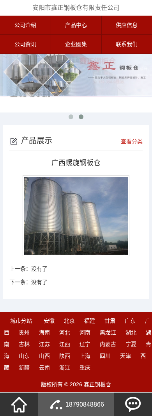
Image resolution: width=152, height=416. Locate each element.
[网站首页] (19, 404)
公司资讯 (25, 44)
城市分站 (21, 321)
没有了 (39, 269)
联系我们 (127, 44)
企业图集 (76, 44)
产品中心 (76, 25)
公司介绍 (25, 25)
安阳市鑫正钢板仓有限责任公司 (76, 7)
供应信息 (127, 25)
